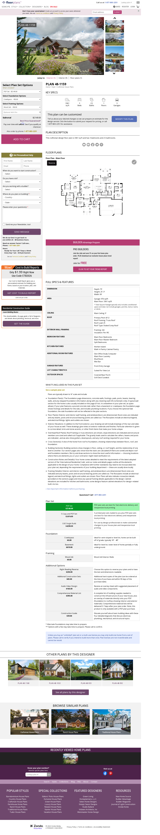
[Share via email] (84, 144)
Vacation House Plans (53, 812)
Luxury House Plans (53, 804)
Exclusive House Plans (53, 799)
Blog (73, 781)
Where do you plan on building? (16, 194)
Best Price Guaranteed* (30, 121)
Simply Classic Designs (88, 804)
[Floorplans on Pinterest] (110, 773)
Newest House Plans (52, 807)
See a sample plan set (55, 390)
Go (138, 2)
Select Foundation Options (14, 96)
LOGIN (133, 7)
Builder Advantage (123, 799)
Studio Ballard (88, 807)
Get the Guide (21, 323)
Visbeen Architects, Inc (88, 809)
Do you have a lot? (10, 178)
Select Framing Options (13, 104)
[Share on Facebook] (93, 144)
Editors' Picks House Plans (53, 796)
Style (13, 7)
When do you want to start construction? (19, 170)
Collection (24, 7)
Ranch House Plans (17, 807)
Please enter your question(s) (15, 207)
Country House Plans (17, 799)
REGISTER (125, 7)
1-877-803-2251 (30, 131)
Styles (54, 781)
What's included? (8, 88)
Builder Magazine (123, 801)
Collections (63, 781)
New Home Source (123, 796)
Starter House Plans (53, 809)
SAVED (118, 7)
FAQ (79, 781)
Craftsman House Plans (65, 87)
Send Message (21, 232)
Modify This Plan (124, 119)
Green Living (88, 796)
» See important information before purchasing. (65, 489)
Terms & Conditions (43, 13)
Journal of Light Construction (123, 804)
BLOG (46, 7)
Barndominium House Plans (17, 796)
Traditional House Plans (17, 809)
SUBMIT (117, 12)
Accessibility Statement (102, 827)
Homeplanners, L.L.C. (88, 799)
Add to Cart (21, 139)
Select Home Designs (88, 801)
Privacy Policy (58, 13)
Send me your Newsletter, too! (18, 224)
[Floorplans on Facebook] (105, 773)
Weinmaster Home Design (88, 812)
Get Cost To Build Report (22, 293)
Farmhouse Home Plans (17, 804)
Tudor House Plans (17, 812)
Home (48, 87)
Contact (94, 781)
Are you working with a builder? (16, 186)
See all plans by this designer (70, 692)
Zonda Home (123, 807)
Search (46, 781)
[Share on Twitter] (97, 144)
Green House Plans (53, 801)
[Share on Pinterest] (101, 144)
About (85, 781)
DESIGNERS (37, 7)
